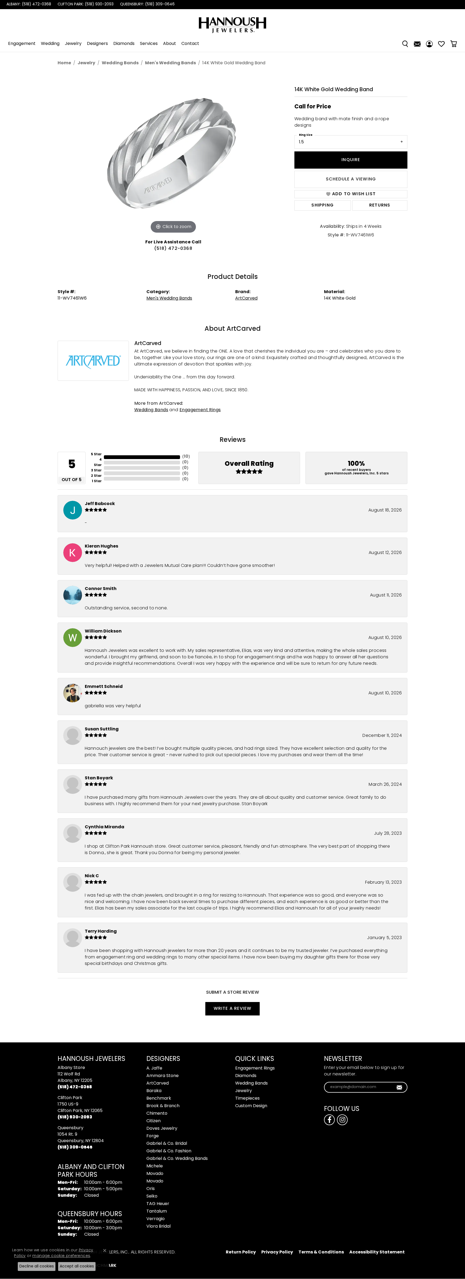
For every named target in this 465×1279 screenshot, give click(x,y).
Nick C (92, 876)
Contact (190, 43)
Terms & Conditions (321, 1252)
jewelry (86, 63)
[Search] (405, 44)
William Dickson (103, 631)
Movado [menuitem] (154, 1173)
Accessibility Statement (377, 1252)
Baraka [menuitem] (153, 1091)
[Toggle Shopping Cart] (454, 44)
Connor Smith (101, 589)
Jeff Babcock (100, 504)
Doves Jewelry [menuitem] (161, 1128)
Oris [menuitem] (150, 1188)
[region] (173, 154)
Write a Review (233, 1008)
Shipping (322, 205)
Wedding (50, 43)
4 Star (98, 462)
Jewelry (73, 43)
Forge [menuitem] (152, 1136)
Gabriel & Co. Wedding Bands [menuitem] (177, 1158)
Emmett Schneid (104, 687)
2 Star (96, 476)
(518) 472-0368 (173, 248)
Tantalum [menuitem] (156, 1211)
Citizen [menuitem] (153, 1121)
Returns (379, 205)
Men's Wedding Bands (170, 63)
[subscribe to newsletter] (399, 1087)
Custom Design (251, 1106)
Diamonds (124, 43)
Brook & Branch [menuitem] (162, 1106)
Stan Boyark (99, 778)
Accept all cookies (77, 1266)
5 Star (96, 454)
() (186, 457)
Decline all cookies (36, 1266)
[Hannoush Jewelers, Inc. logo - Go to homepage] (232, 22)
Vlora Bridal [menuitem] (158, 1226)
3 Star (96, 470)
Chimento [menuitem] (156, 1113)
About (169, 43)
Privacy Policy (277, 1252)
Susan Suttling (102, 729)
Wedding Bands (120, 63)
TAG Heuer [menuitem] (157, 1203)
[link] (28, 4)
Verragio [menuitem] (155, 1219)
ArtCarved (246, 298)
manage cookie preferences (61, 1256)
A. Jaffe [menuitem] (154, 1068)
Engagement (22, 43)
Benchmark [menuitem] (158, 1098)
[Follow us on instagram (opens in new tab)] (342, 1119)
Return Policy (241, 1252)
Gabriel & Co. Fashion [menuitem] (168, 1151)
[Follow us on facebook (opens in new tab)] (329, 1119)
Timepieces (247, 1098)
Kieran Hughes (101, 546)
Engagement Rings (200, 410)
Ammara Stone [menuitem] (162, 1075)
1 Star (97, 481)
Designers (97, 43)
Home (64, 63)
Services (149, 43)
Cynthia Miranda (104, 827)
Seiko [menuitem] (151, 1196)
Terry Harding (101, 931)
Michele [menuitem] (154, 1166)
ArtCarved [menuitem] (157, 1083)
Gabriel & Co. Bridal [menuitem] (166, 1143)
